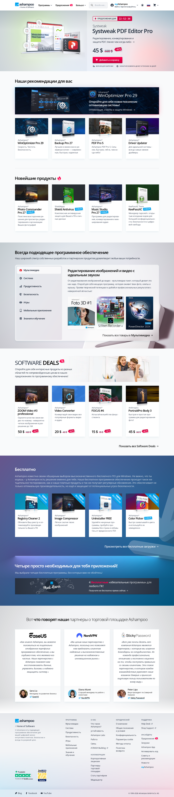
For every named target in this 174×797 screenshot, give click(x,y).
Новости (145, 762)
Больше (80, 5)
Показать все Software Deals (137, 446)
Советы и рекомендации (148, 757)
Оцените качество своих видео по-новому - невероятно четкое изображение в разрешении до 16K (31, 422)
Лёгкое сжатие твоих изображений (64, 523)
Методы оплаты (123, 743)
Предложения (63, 5)
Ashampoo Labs (98, 735)
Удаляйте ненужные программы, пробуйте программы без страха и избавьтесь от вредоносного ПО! (105, 526)
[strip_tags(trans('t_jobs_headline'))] (42, 775)
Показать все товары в (126, 335)
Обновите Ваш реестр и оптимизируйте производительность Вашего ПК (30, 525)
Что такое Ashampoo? (96, 725)
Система (69, 728)
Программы (44, 5)
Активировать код (149, 751)
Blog (20, 793)
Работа (94, 739)
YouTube (47, 793)
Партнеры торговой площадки (95, 768)
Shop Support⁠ (147, 728)
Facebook (32, 793)
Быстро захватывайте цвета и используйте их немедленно (142, 525)
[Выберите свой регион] (148, 5)
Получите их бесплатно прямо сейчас (107, 590)
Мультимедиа (72, 723)
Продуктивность (73, 732)
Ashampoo (147, 767)
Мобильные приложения (71, 746)
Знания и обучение (70, 753)
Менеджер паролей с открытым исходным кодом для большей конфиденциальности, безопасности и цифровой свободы (142, 219)
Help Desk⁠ (145, 723)
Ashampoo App (148, 747)
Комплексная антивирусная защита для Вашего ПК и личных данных (68, 216)
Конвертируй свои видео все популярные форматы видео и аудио (68, 417)
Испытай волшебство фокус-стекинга (105, 416)
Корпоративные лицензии (98, 760)
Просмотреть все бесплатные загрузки (130, 546)
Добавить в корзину (109, 60)
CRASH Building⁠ (98, 748)
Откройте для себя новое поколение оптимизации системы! (113, 103)
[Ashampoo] (24, 720)
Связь (93, 743)
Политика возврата (120, 749)
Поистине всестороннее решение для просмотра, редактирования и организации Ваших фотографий (31, 220)
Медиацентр (96, 780)
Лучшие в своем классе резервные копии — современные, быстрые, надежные (68, 150)
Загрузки (145, 743)
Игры (68, 741)
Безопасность (72, 736)
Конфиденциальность (125, 735)
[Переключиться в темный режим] (142, 5)
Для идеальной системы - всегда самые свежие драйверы (140, 150)
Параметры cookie (124, 739)
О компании (121, 723)
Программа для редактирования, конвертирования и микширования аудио (105, 219)
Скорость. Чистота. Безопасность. (27, 148)
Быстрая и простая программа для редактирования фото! (142, 417)
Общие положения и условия (125, 729)
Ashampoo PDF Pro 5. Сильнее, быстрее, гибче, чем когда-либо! (105, 150)
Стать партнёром (99, 775)
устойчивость (97, 731)
